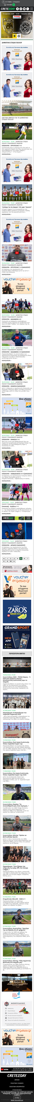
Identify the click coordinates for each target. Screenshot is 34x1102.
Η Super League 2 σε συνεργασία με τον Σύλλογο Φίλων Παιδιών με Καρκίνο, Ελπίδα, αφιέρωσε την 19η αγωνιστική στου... (16, 211)
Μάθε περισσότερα (17, 1100)
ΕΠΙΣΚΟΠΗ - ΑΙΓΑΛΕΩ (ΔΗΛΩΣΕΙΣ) (13, 545)
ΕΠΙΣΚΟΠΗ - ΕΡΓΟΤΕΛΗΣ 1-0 (12, 145)
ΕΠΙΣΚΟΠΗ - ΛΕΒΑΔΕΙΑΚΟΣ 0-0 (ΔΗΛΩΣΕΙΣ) (17, 474)
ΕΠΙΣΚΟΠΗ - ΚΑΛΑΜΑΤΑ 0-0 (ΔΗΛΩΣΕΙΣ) (16, 352)
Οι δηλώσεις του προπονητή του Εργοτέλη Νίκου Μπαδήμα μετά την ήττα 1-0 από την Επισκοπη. (15, 271)
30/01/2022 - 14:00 (8, 315)
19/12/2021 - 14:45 (8, 502)
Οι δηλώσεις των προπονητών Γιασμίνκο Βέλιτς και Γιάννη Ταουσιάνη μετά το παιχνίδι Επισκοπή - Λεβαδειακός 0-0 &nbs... (17, 477)
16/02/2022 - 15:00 (8, 141)
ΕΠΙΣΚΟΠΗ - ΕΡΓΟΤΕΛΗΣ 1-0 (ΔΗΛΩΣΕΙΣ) (16, 267)
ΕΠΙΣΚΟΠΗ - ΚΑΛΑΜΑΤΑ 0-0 (11, 319)
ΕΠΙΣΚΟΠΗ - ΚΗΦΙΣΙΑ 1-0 (10, 439)
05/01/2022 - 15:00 (8, 469)
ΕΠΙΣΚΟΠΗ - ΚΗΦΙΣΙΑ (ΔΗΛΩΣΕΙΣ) (13, 386)
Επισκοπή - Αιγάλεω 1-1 (10, 506)
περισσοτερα (6, 154)
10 (10, 561)
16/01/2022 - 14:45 (8, 382)
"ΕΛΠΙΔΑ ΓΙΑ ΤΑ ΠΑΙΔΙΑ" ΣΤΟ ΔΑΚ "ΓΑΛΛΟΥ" (17, 207)
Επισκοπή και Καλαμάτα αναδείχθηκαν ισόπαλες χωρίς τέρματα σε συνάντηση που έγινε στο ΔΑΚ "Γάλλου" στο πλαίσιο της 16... (16, 323)
